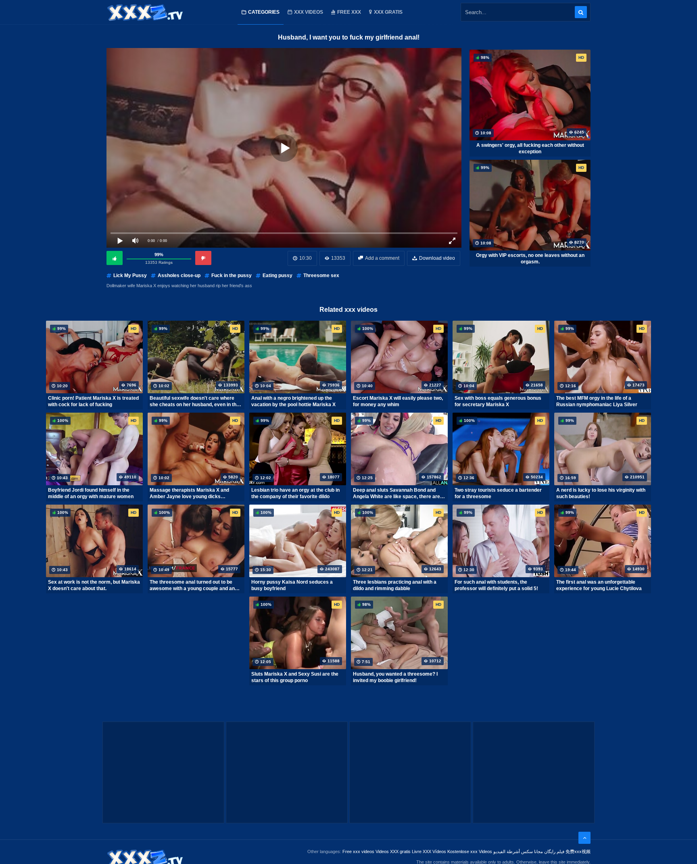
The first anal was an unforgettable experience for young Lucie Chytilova (599, 585)
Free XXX (349, 12)
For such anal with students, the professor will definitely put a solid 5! (496, 585)
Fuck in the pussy (231, 275)
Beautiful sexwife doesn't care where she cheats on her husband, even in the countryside (194, 401)
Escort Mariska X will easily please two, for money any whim (398, 401)
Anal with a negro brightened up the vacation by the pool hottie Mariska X (293, 401)
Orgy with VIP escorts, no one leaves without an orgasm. (530, 259)
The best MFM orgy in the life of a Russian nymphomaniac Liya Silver (596, 401)
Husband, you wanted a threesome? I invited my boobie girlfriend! (395, 677)
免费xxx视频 (578, 851)
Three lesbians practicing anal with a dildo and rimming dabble (394, 585)
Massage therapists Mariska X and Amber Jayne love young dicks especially (189, 493)
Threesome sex (321, 275)
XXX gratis (388, 12)
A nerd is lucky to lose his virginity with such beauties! (600, 493)
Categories (264, 12)
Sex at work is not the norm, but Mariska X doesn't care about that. (94, 585)
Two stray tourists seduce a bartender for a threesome (498, 493)
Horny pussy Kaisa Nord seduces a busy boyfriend (292, 585)
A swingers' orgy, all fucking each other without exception (530, 148)
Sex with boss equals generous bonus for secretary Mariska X (498, 401)
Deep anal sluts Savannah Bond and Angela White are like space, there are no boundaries (396, 493)
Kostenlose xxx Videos (469, 851)
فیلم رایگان (554, 851)
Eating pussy (277, 275)
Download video (437, 258)
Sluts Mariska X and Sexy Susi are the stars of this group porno (294, 677)
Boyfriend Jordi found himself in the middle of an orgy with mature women (91, 493)
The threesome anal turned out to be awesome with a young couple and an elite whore (192, 585)
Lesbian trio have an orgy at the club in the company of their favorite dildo (295, 493)
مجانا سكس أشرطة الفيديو (518, 851)
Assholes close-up (179, 275)
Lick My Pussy (130, 275)
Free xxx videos (358, 851)
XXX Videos (308, 12)
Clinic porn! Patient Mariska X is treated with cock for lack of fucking (93, 401)
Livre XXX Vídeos (429, 851)
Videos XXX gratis (393, 851)
